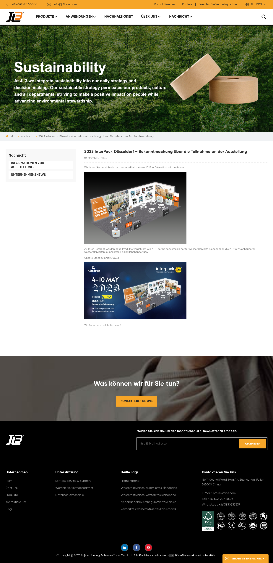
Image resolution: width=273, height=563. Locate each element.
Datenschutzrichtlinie (69, 495)
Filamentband (130, 480)
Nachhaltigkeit (118, 16)
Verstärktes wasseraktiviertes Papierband (148, 509)
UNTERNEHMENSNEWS (28, 175)
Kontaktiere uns (164, 4)
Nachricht (179, 16)
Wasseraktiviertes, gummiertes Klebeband (149, 488)
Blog (9, 509)
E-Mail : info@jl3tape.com (219, 493)
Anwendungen (79, 16)
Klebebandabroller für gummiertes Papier (148, 502)
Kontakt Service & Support (73, 480)
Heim (12, 136)
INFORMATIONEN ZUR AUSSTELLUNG (27, 165)
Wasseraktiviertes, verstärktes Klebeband (148, 495)
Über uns (149, 16)
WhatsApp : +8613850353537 (221, 504)
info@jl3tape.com (65, 4)
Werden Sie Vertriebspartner (218, 4)
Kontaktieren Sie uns (136, 401)
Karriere (187, 4)
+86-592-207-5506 (24, 4)
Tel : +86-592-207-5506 (217, 499)
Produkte (45, 16)
